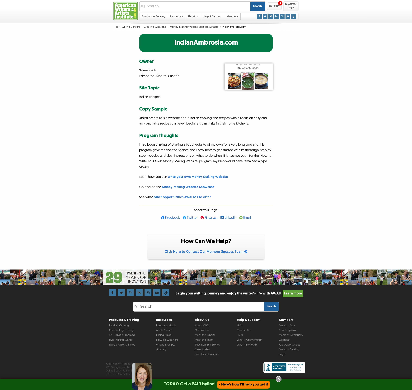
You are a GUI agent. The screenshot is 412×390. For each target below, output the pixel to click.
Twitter (192, 217)
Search (257, 6)
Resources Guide (166, 325)
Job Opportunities (289, 345)
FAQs (240, 335)
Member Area (287, 325)
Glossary (161, 349)
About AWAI (202, 325)
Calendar (284, 340)
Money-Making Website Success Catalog (194, 27)
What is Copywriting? (249, 340)
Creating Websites (155, 27)
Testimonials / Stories (207, 345)
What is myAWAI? (247, 345)
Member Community (291, 335)
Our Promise (202, 330)
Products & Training (153, 16)
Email (247, 217)
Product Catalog (119, 325)
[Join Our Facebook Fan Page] (259, 16)
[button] (274, 6)
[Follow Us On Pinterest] (270, 16)
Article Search (164, 330)
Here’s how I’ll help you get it (244, 384)
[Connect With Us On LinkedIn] (276, 16)
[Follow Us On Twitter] (265, 16)
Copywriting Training (121, 330)
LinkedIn (230, 217)
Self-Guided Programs (122, 335)
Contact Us (243, 330)
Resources (176, 16)
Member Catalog (289, 349)
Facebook (172, 217)
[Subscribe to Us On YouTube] (288, 16)
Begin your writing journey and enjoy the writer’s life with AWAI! (238, 293)
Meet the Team (204, 340)
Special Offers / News (122, 345)
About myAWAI (287, 330)
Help (240, 325)
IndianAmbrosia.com (206, 42)
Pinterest (211, 217)
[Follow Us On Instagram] (282, 16)
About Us (193, 16)
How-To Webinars (167, 340)
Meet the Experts (205, 335)
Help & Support (212, 16)
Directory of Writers (206, 354)
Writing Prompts (165, 345)
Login (282, 354)
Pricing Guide (164, 335)
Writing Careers (131, 27)
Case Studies (202, 349)
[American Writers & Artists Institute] (125, 10)
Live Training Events (120, 340)
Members (232, 16)
